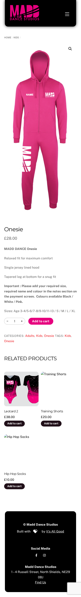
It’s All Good (55, 531)
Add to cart (40, 321)
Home (7, 37)
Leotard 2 (11, 411)
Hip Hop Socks (15, 474)
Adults (29, 336)
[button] (70, 48)
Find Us (40, 582)
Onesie (49, 336)
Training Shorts (52, 411)
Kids (16, 37)
